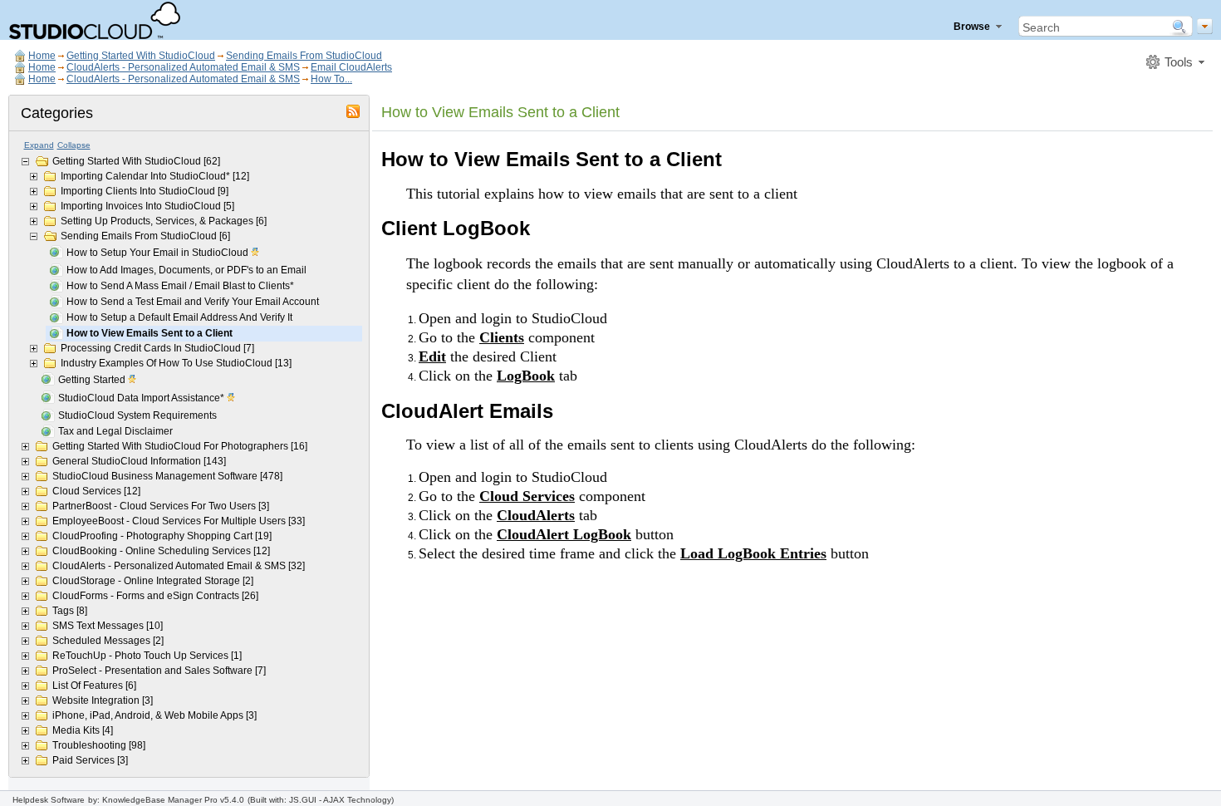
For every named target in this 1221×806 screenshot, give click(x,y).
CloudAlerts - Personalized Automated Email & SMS (183, 67)
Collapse (74, 145)
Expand (39, 145)
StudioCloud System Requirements (137, 415)
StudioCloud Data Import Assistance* (142, 398)
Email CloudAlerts (351, 67)
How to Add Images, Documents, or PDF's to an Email (186, 270)
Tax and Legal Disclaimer (115, 431)
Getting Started (93, 380)
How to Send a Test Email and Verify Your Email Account (192, 301)
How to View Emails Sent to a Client (149, 333)
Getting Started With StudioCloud (140, 55)
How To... (331, 79)
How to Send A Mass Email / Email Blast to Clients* (180, 286)
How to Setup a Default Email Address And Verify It (179, 317)
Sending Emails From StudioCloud (304, 55)
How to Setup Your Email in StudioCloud (158, 252)
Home (42, 55)
